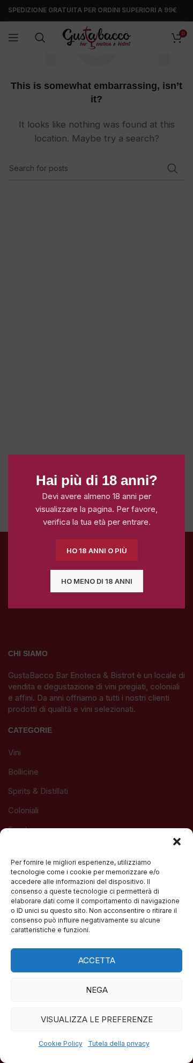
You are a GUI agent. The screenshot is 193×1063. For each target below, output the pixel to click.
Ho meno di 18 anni (96, 580)
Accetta (96, 960)
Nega (97, 990)
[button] (177, 841)
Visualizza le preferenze (97, 1019)
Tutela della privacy (119, 1043)
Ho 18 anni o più (96, 550)
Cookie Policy (61, 1043)
